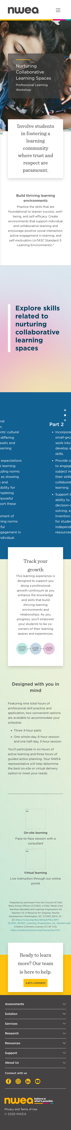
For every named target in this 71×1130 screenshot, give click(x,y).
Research (12, 1012)
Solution (11, 992)
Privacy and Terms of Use (20, 1087)
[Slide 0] (65, 410)
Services (11, 1002)
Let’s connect (35, 961)
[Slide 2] (65, 420)
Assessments (14, 982)
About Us (12, 1041)
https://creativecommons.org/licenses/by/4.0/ (35, 908)
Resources (12, 1021)
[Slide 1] (65, 415)
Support (11, 1031)
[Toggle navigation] (58, 10)
